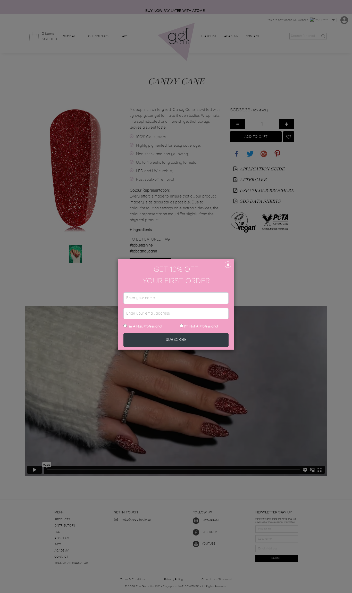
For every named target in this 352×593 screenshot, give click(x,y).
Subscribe (176, 340)
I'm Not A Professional (201, 326)
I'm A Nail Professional (144, 326)
